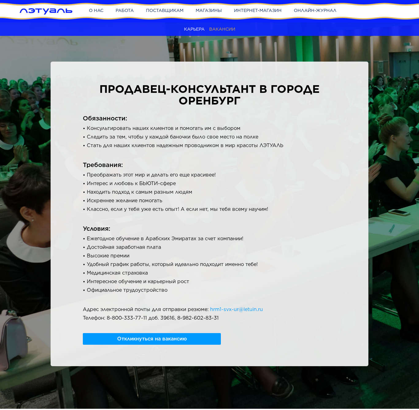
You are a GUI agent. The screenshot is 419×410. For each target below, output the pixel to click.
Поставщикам (164, 10)
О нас (96, 10)
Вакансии (222, 29)
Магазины (209, 10)
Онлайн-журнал (315, 10)
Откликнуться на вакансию (152, 339)
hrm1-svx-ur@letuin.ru (236, 309)
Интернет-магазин (258, 10)
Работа (125, 10)
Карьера (194, 29)
